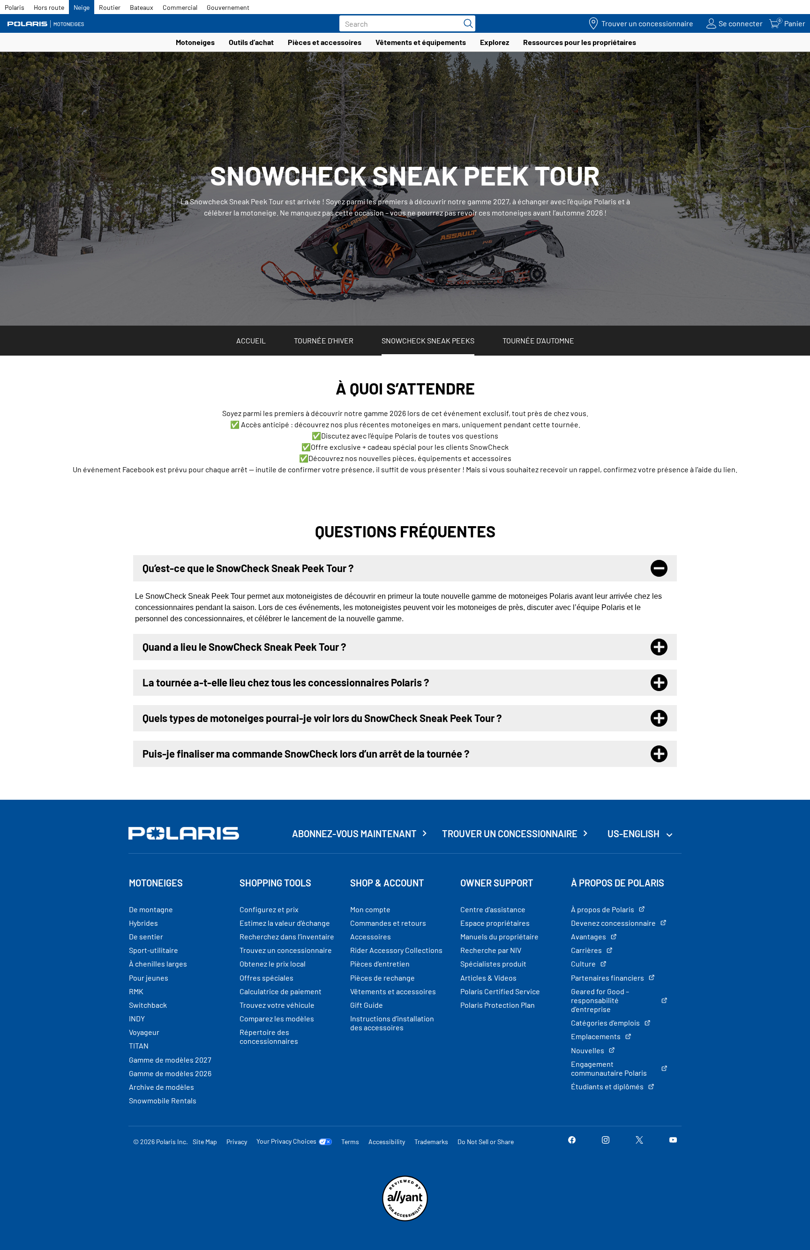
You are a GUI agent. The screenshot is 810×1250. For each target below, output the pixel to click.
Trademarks (431, 1142)
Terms (350, 1142)
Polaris (14, 7)
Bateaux (141, 7)
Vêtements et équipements (420, 41)
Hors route (49, 7)
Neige (82, 7)
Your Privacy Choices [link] (286, 1141)
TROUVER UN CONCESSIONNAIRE (510, 833)
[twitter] (639, 1141)
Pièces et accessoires (324, 41)
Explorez (494, 41)
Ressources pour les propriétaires (579, 41)
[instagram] (605, 1141)
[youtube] (673, 1141)
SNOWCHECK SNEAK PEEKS (428, 340)
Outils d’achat (251, 41)
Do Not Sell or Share (486, 1142)
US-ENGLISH (634, 833)
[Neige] (49, 24)
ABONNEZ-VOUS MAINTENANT (354, 833)
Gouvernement (228, 7)
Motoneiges (195, 41)
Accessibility (386, 1142)
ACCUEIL (251, 340)
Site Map (205, 1142)
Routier (109, 7)
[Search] (466, 23)
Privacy (236, 1142)
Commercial (180, 7)
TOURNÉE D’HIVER (323, 340)
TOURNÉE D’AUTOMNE (538, 340)
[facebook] (572, 1141)
